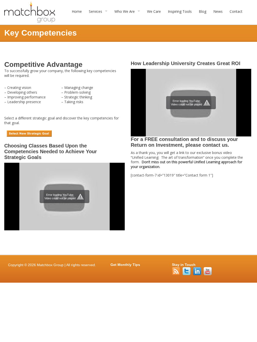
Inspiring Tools (180, 11)
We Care (154, 11)
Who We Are (124, 11)
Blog (202, 11)
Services (95, 11)
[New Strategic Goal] (29, 136)
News (218, 11)
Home (77, 11)
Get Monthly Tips (125, 265)
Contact (236, 11)
